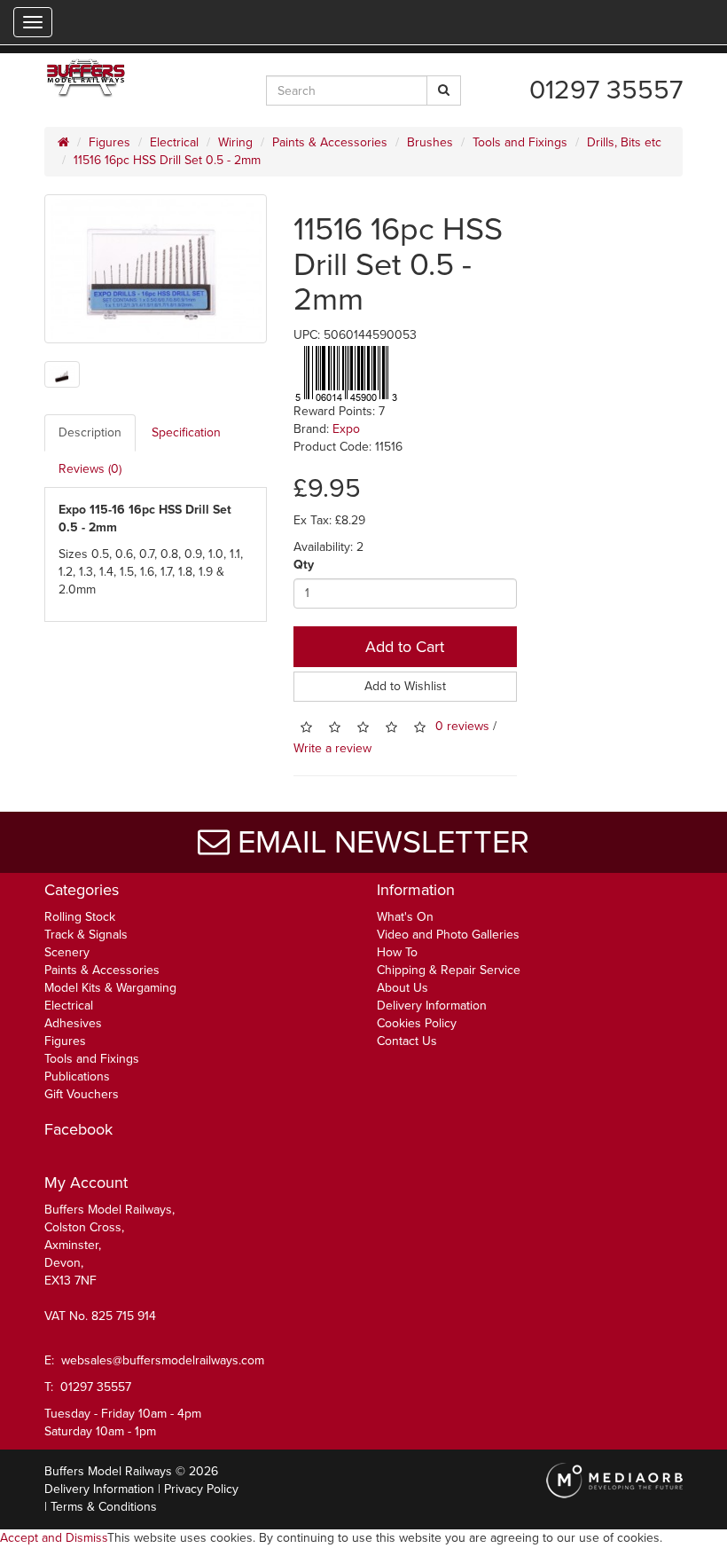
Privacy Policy (201, 1489)
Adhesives (73, 1023)
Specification (186, 432)
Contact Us (407, 1041)
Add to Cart (404, 646)
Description (90, 432)
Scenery (67, 952)
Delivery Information (432, 1005)
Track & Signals (86, 934)
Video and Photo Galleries (448, 934)
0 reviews (462, 726)
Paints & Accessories (329, 142)
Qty (303, 564)
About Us (402, 987)
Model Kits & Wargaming (110, 987)
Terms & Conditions (104, 1506)
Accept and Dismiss (53, 1537)
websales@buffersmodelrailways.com (162, 1360)
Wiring (235, 142)
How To (397, 952)
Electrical (174, 142)
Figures (109, 142)
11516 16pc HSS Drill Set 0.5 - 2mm (167, 160)
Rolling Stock (79, 916)
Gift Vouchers (81, 1094)
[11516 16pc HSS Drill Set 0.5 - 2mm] (155, 268)
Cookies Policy (417, 1023)
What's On (405, 916)
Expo (346, 428)
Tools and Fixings (520, 142)
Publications (77, 1076)
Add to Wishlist (405, 686)
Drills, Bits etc (624, 142)
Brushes (430, 142)
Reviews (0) (90, 468)
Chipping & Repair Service (448, 970)
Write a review (332, 748)
